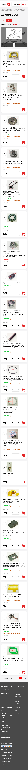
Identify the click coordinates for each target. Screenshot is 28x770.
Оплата (17, 701)
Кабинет (17, 710)
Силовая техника (5, 733)
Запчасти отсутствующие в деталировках (5, 737)
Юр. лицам (18, 696)
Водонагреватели (5, 713)
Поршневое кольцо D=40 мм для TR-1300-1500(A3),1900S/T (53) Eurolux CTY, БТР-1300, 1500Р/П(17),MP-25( (13, 378)
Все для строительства (7, 715)
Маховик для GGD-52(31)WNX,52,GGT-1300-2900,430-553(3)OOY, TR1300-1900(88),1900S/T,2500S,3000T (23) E (14, 161)
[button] (12, 41)
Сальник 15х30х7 (8, 224)
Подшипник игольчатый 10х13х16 (12, 283)
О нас (16, 692)
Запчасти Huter (5, 693)
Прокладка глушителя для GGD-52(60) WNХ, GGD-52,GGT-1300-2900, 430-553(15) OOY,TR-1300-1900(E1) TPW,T (14, 565)
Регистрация (18, 713)
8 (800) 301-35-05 (6, 686)
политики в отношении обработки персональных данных (7, 752)
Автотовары (4, 710)
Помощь (17, 703)
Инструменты (4, 717)
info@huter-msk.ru (5, 689)
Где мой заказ (18, 689)
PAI (3, 20)
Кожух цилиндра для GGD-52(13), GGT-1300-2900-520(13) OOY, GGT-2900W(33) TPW (14, 501)
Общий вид (16, 24)
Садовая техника (5, 727)
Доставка (17, 699)
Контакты (17, 694)
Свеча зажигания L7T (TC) (10, 473)
